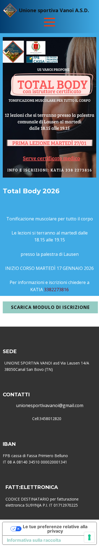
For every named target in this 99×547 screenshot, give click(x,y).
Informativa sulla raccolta (34, 540)
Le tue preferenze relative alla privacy (55, 529)
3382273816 (56, 289)
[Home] (10, 10)
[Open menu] (49, 22)
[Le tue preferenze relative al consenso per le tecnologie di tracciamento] (89, 537)
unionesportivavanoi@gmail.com (49, 405)
